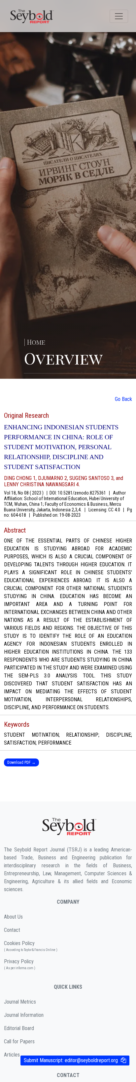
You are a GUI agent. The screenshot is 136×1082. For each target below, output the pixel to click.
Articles (12, 1055)
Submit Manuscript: (71, 1060)
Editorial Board (19, 1028)
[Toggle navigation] (119, 16)
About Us (13, 917)
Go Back (123, 399)
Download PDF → (21, 762)
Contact (12, 930)
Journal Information (24, 1015)
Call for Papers (19, 1041)
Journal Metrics (20, 1002)
